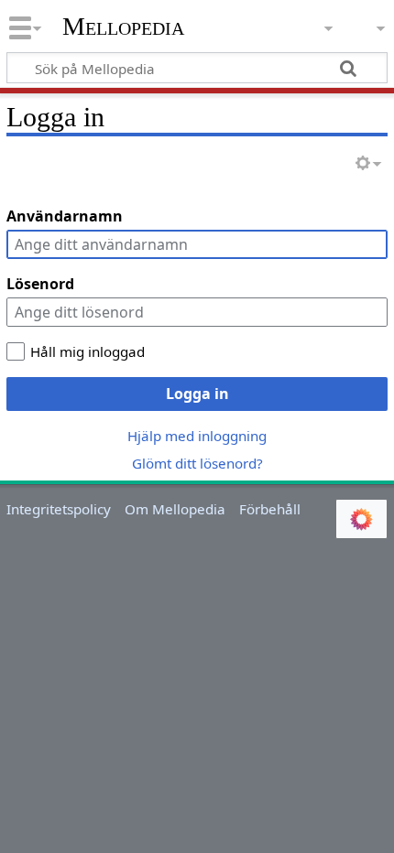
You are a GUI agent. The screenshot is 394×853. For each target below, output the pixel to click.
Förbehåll (270, 509)
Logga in (197, 393)
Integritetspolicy (58, 509)
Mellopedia (123, 26)
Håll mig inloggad (87, 351)
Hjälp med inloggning (197, 435)
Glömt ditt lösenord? (197, 463)
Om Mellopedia (175, 509)
